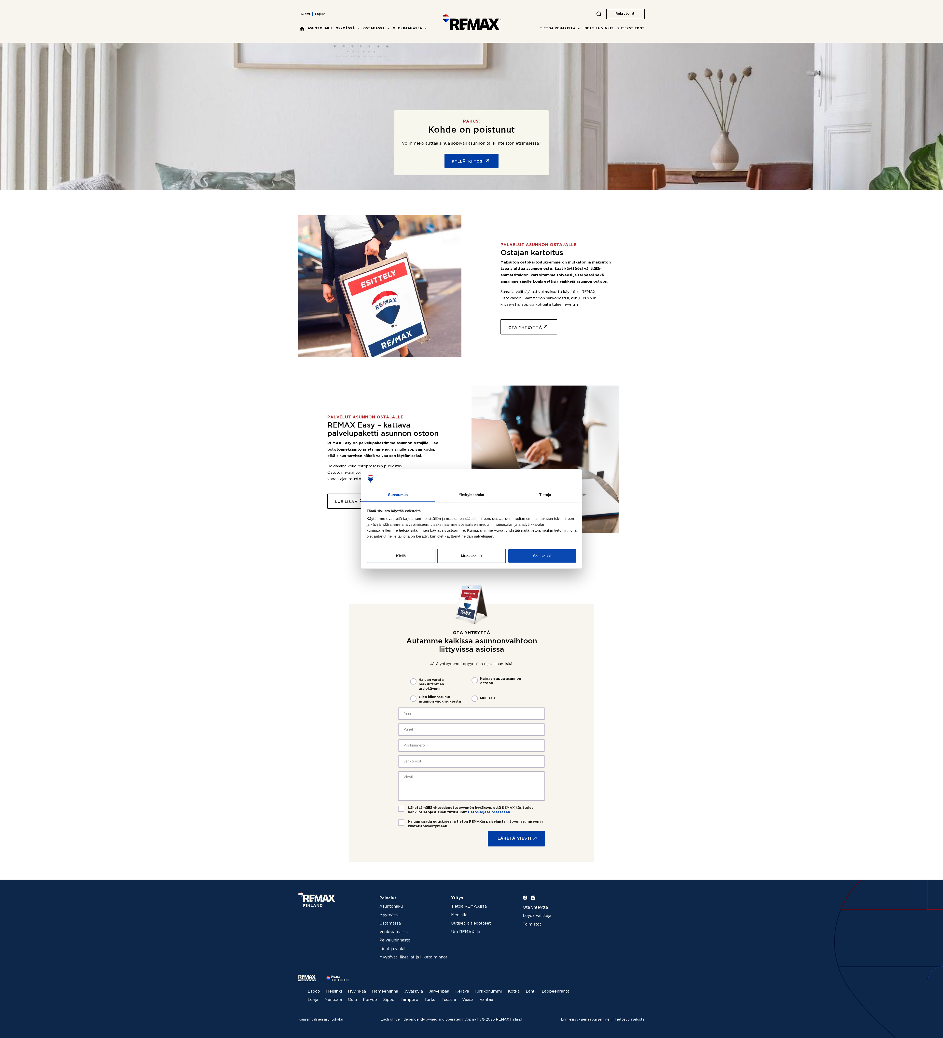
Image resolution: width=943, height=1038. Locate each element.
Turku (429, 1000)
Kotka (514, 991)
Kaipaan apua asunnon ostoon (500, 681)
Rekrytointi (625, 13)
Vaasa (467, 1000)
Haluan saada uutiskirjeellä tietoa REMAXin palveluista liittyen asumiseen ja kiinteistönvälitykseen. (475, 824)
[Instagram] (533, 898)
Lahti (531, 991)
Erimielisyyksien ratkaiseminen (586, 1019)
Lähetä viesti (514, 838)
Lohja (313, 1000)
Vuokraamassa (407, 28)
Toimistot (532, 924)
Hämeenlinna (385, 991)
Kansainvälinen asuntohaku (320, 1019)
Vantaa (486, 1000)
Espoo (314, 991)
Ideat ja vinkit (598, 28)
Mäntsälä (333, 1000)
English (320, 14)
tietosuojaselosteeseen (489, 812)
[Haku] (598, 14)
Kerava (462, 991)
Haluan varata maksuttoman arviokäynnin (431, 684)
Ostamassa (374, 28)
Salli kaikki (542, 556)
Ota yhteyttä (535, 907)
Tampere (409, 1000)
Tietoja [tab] (545, 495)
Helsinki (334, 991)
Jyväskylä (413, 991)
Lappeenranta (555, 991)
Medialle (459, 915)
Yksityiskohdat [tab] (471, 495)
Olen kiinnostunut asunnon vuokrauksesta (440, 699)
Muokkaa (468, 556)
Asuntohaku (320, 28)
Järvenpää (439, 991)
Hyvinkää (357, 991)
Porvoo (370, 1000)
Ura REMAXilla (465, 932)
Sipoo (388, 1000)
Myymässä (345, 28)
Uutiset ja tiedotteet (471, 923)
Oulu (352, 1000)
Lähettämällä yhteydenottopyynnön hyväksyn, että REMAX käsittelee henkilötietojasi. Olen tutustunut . (471, 810)
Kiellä (401, 556)
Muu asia (488, 698)
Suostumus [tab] (398, 495)
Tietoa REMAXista (557, 28)
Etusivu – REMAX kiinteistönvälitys (302, 28)
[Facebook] (525, 898)
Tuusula (449, 1000)
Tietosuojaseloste (630, 1019)
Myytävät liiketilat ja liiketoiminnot (413, 957)
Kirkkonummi (488, 991)
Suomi (305, 14)
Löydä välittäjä (537, 916)
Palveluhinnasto (394, 940)
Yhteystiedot (631, 28)
